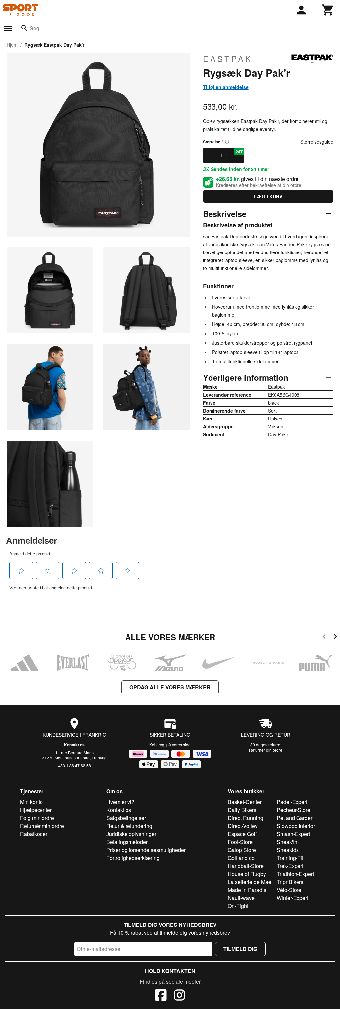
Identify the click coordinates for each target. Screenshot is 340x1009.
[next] (335, 637)
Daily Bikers (242, 810)
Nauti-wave (241, 898)
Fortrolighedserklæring (133, 858)
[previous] (324, 637)
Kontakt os (74, 744)
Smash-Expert (293, 834)
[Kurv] (328, 10)
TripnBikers (290, 882)
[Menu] (8, 28)
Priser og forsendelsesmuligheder (146, 850)
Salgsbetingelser (126, 818)
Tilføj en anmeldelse (226, 87)
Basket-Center (245, 802)
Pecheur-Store (293, 810)
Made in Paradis (247, 890)
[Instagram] (179, 996)
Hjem (12, 44)
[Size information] (227, 141)
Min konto (31, 802)
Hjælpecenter (36, 810)
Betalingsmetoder (127, 842)
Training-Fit (290, 858)
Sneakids (288, 850)
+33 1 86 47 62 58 (74, 766)
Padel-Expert (292, 802)
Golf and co (241, 858)
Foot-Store (240, 842)
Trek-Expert (290, 866)
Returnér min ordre (42, 826)
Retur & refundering (129, 826)
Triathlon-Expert (295, 874)
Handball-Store (246, 866)
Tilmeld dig (240, 949)
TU (231, 154)
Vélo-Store (289, 890)
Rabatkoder (33, 834)
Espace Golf (242, 834)
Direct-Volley (243, 826)
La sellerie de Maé (249, 882)
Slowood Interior (296, 826)
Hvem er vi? (120, 802)
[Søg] (24, 28)
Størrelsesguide (316, 141)
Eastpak (228, 58)
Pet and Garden (295, 818)
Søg (34, 28)
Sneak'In (287, 842)
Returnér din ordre (265, 750)
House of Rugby (247, 874)
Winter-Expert (292, 898)
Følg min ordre (37, 818)
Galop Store (242, 850)
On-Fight (238, 906)
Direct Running (245, 818)
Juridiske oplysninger (131, 834)
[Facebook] (160, 996)
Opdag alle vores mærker (170, 687)
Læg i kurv (268, 196)
